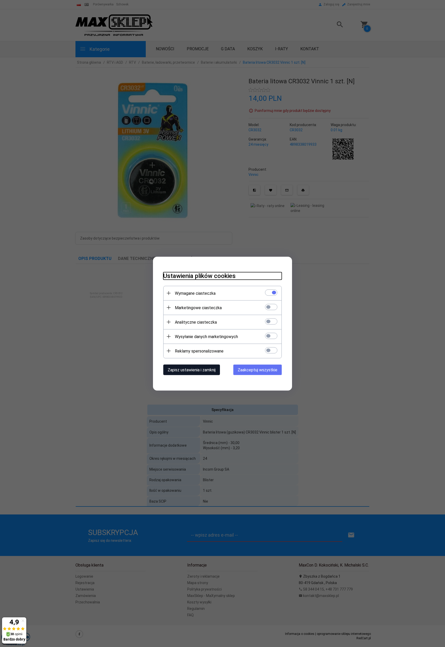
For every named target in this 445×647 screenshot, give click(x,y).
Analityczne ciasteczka (196, 322)
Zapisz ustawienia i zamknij (192, 369)
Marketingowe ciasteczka (198, 307)
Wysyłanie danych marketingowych (206, 336)
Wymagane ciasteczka (195, 293)
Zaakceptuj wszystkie (257, 369)
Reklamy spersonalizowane (199, 350)
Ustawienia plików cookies (199, 275)
